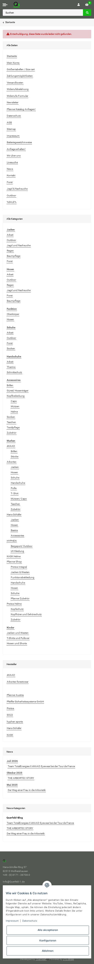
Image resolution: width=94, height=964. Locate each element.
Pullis (14, 488)
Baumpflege (13, 256)
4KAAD (11, 446)
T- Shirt (14, 493)
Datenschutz (14, 115)
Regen (10, 250)
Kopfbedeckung (16, 395)
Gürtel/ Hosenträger (17, 390)
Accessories (17, 535)
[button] (78, 4)
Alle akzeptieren (48, 929)
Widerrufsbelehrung (18, 89)
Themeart (41, 959)
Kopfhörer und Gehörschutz (26, 614)
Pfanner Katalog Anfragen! (21, 109)
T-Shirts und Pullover (18, 638)
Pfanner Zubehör (20, 598)
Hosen (10, 319)
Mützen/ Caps (19, 498)
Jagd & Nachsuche (17, 188)
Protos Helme (14, 603)
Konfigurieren (47, 940)
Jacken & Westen (20, 572)
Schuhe (15, 477)
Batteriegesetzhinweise (19, 142)
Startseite (12, 56)
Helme (14, 411)
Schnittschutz (14, 372)
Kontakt (11, 175)
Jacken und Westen (18, 632)
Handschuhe (18, 483)
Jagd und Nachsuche (19, 245)
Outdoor (11, 195)
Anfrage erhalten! (16, 149)
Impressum (13, 135)
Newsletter (12, 102)
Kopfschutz (17, 609)
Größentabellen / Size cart (21, 69)
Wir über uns (14, 155)
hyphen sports (15, 721)
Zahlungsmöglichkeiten (20, 75)
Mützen (15, 406)
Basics (14, 530)
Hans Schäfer (14, 514)
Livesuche (12, 162)
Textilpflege (13, 427)
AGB (9, 122)
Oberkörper (13, 314)
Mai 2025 (12, 784)
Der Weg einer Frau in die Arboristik (27, 790)
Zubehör (11, 432)
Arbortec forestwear (17, 681)
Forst (10, 182)
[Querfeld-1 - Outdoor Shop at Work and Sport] (22, 5)
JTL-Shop (68, 959)
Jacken (15, 467)
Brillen (10, 385)
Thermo (11, 367)
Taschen (11, 422)
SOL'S (10, 714)
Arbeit (10, 234)
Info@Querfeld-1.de (14, 881)
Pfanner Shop (14, 561)
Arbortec (11, 461)
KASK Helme (14, 556)
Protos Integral (19, 567)
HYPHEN (12, 540)
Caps (14, 401)
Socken (11, 348)
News (10, 169)
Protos (10, 708)
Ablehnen (47, 950)
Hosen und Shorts (17, 643)
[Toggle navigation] (5, 5)
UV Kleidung (17, 551)
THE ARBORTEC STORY (21, 778)
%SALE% (11, 202)
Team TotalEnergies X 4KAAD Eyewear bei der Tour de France (41, 766)
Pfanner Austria (15, 695)
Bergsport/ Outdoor (21, 546)
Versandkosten (15, 82)
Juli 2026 (12, 761)
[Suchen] (87, 12)
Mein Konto (13, 62)
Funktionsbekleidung (22, 577)
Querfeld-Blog (15, 817)
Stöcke (14, 456)
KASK (10, 735)
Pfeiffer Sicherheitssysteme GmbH (25, 701)
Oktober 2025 (14, 772)
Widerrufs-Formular (17, 96)
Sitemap (11, 129)
